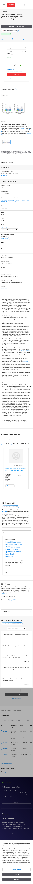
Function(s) (6, 606)
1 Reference (5, 22)
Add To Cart (16, 74)
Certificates (17, 39)
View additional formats (8, 229)
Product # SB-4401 (26, 351)
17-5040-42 (22, 128)
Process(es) (6, 611)
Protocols (27, 39)
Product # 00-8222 (6, 360)
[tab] (16, 606)
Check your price (11, 69)
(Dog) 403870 (12, 600)
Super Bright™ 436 (6, 227)
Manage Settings (16, 869)
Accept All (16, 879)
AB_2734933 (4, 289)
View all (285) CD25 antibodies (16, 26)
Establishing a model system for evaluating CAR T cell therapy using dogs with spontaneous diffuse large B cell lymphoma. (13, 549)
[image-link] (13, 108)
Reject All (16, 874)
